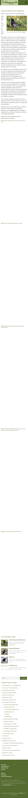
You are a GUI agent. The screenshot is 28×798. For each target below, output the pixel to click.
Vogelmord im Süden (7, 752)
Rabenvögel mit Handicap (10, 731)
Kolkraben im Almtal (7, 697)
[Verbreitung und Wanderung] (4, 643)
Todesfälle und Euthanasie (10, 728)
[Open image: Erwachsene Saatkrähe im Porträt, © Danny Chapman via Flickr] (14, 171)
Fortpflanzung (13, 665)
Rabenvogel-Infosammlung (8, 702)
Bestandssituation (14, 648)
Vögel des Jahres (6, 747)
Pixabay (23, 32)
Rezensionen (5, 735)
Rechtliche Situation (8, 721)
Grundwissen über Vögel (8, 690)
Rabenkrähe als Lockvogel (10, 723)
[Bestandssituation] (4, 651)
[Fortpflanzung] (4, 665)
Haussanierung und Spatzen (9, 692)
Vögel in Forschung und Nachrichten (11, 750)
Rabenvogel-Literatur (9, 733)
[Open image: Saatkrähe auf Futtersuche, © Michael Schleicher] (14, 582)
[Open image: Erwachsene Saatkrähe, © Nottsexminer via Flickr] (14, 273)
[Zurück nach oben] (14, 790)
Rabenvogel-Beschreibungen (11, 719)
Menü (26, 2)
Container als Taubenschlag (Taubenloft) (13, 743)
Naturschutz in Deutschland (9, 699)
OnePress (21, 793)
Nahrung (11, 657)
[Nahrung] (4, 660)
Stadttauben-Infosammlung (8, 740)
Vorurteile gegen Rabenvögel (11, 704)
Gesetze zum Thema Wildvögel (9, 687)
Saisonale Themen (7, 738)
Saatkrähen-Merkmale (9, 707)
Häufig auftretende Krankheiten (11, 726)
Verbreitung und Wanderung (17, 640)
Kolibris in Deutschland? (8, 695)
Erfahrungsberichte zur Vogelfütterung (11, 685)
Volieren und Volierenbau (8, 755)
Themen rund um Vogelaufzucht (10, 745)
